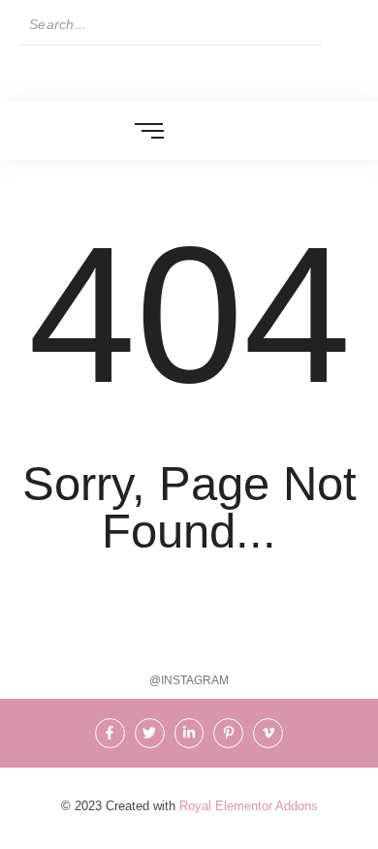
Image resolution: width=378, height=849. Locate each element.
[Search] (340, 25)
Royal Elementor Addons (248, 806)
